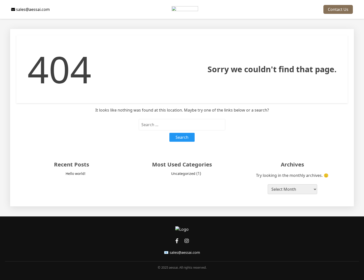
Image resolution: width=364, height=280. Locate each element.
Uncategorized (183, 173)
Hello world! (75, 173)
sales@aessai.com (32, 9)
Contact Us (338, 9)
